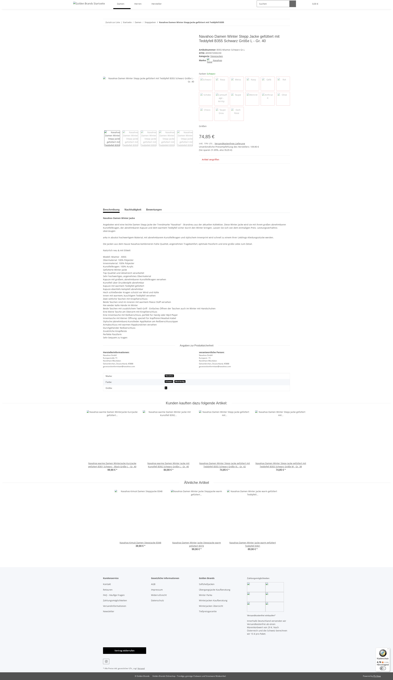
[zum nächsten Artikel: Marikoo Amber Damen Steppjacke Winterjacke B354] (286, 22)
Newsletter (108, 611)
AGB (153, 584)
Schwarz (168, 381)
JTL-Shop (377, 676)
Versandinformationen (114, 606)
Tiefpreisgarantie (208, 611)
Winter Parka (205, 595)
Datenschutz (157, 600)
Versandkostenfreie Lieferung (230, 143)
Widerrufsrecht (159, 595)
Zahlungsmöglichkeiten (115, 600)
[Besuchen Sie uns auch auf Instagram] (106, 661)
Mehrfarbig (180, 381)
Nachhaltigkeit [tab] (133, 209)
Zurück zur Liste (112, 22)
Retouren (108, 589)
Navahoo (169, 376)
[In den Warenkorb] (105, 32)
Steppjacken (216, 56)
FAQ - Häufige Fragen (114, 595)
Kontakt (107, 584)
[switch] (383, 668)
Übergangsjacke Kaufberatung (214, 589)
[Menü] (388, 649)
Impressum (157, 589)
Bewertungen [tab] (154, 209)
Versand (141, 668)
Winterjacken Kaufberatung (213, 600)
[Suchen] (292, 3)
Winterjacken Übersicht (211, 606)
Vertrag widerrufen (124, 650)
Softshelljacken (206, 584)
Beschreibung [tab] (111, 209)
